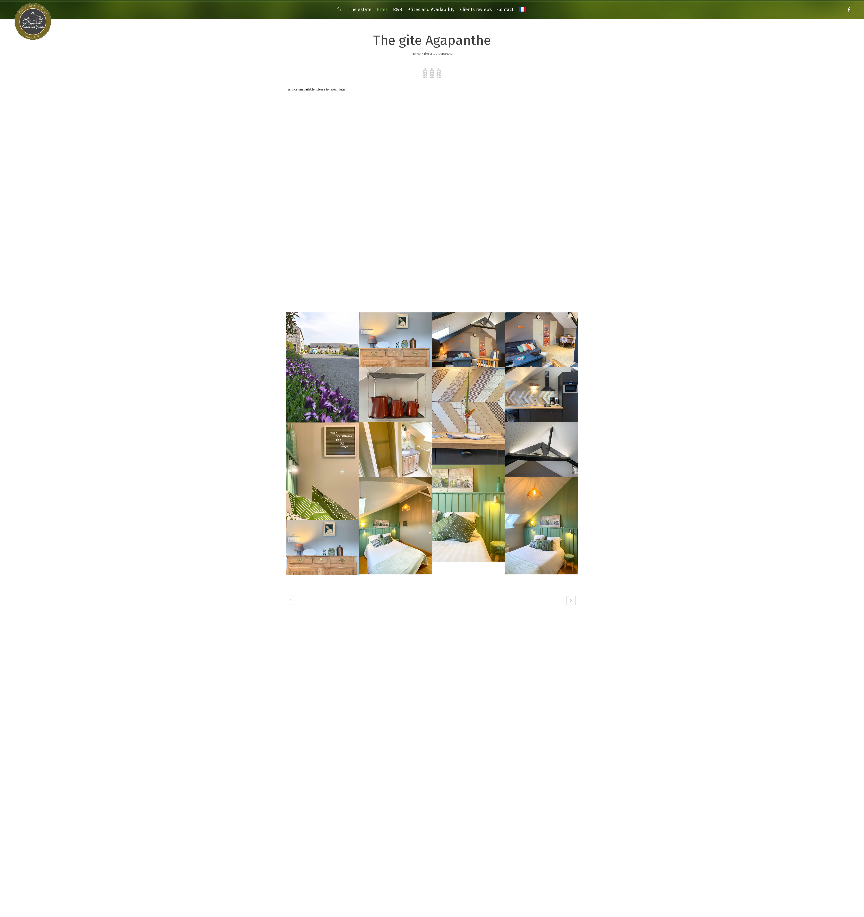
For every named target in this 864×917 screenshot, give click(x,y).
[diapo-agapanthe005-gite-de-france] (322, 367)
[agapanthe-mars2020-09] (468, 416)
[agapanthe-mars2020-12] (468, 339)
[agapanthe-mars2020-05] (541, 449)
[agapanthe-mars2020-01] (541, 525)
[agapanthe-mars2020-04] (322, 471)
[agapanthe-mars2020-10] (395, 394)
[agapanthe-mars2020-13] (395, 339)
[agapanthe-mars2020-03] (468, 513)
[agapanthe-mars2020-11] (541, 339)
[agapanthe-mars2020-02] (395, 525)
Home (416, 53)
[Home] (340, 10)
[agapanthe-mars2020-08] (541, 394)
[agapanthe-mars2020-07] (395, 449)
